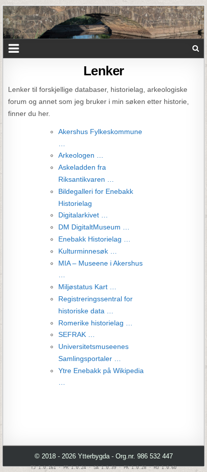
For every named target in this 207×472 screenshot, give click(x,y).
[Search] (195, 48)
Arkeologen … (81, 155)
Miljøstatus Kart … (87, 287)
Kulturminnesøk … (87, 251)
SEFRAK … (76, 334)
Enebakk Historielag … (94, 239)
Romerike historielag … (95, 323)
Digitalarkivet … (83, 215)
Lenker (103, 70)
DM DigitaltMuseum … (94, 227)
